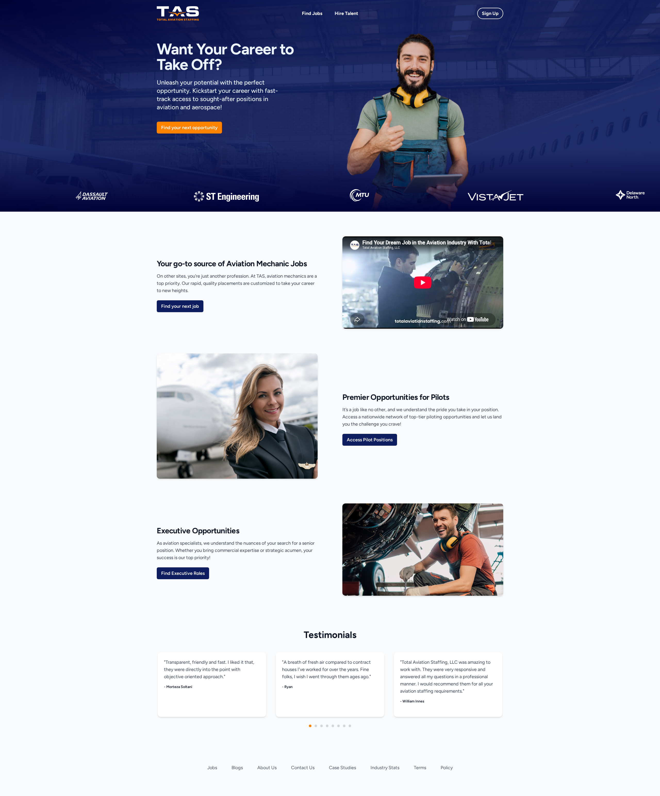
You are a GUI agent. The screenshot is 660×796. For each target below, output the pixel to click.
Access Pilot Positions (370, 440)
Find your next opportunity (189, 127)
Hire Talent (346, 13)
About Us (267, 767)
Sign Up (490, 13)
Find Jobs (312, 13)
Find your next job (180, 306)
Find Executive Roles (183, 573)
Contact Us (303, 767)
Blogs (237, 767)
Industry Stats (384, 767)
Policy (447, 767)
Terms (420, 767)
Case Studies (342, 767)
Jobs (212, 767)
